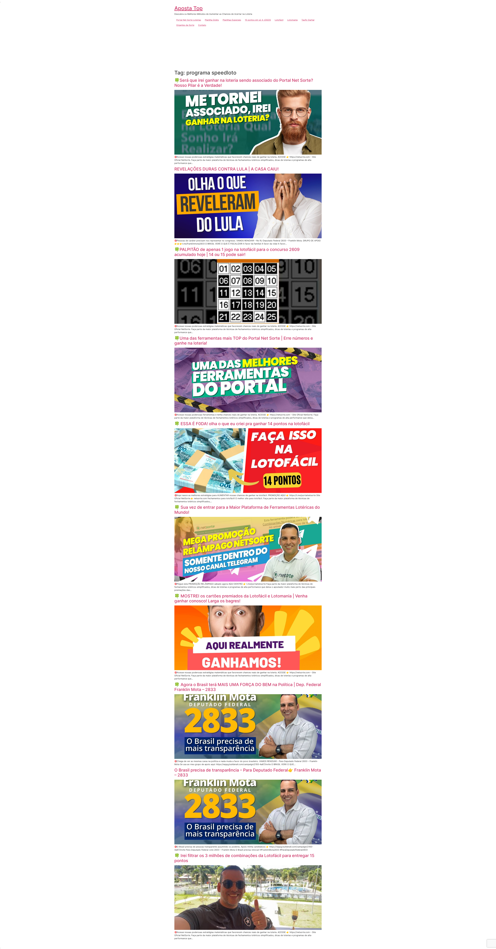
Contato (202, 25)
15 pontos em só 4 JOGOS (258, 20)
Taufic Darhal (307, 20)
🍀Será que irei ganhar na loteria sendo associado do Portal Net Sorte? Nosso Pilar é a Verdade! (243, 83)
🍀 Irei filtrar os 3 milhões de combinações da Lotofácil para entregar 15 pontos (244, 858)
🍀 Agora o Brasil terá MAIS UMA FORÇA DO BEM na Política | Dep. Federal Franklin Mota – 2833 (247, 687)
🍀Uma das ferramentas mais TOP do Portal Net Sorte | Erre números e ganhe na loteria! (243, 341)
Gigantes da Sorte (185, 25)
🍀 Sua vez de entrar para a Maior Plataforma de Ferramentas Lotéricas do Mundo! (247, 510)
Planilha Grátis (212, 20)
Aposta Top (188, 8)
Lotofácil (279, 20)
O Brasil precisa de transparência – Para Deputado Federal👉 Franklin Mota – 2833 (247, 772)
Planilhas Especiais (232, 20)
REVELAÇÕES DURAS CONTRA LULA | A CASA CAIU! (226, 169)
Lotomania (292, 20)
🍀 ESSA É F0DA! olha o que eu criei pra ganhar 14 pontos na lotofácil (242, 423)
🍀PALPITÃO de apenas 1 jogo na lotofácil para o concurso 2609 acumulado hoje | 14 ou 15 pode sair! (237, 252)
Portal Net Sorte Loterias (188, 20)
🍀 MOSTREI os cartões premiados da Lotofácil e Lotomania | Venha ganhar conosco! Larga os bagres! (240, 598)
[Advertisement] (248, 47)
